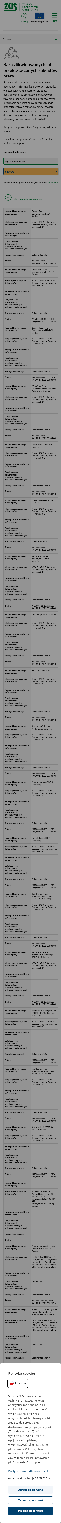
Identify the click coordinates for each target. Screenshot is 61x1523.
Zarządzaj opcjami (30, 1500)
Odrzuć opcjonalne (30, 1490)
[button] (18, 1383)
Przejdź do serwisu (30, 1511)
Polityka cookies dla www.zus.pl (28, 1471)
